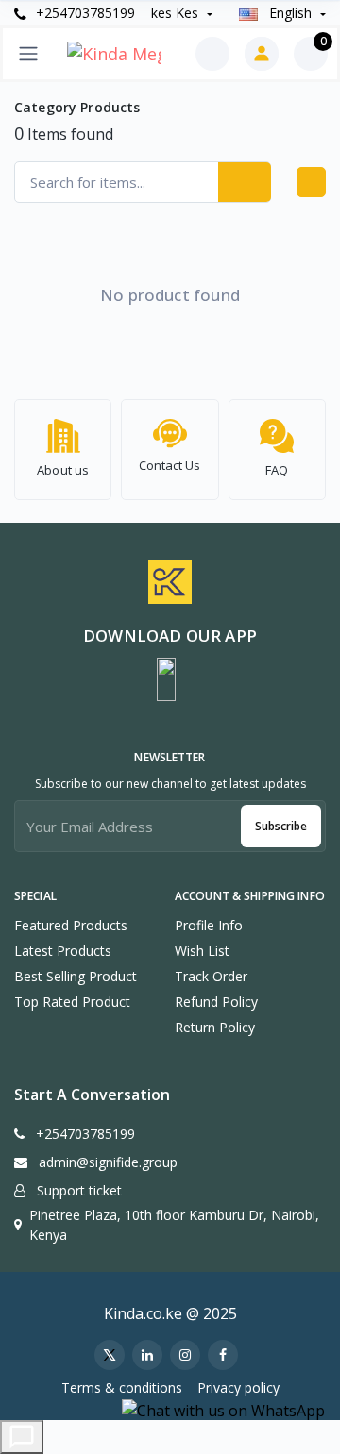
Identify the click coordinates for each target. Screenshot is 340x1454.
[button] (166, 679)
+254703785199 (83, 13)
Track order (211, 976)
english (290, 13)
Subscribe (281, 826)
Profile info (209, 925)
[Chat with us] (21, 1437)
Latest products (62, 951)
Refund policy (216, 1002)
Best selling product (75, 976)
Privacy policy (238, 1387)
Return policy (215, 1027)
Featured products (71, 925)
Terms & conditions (121, 1387)
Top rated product (72, 1002)
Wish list (202, 951)
